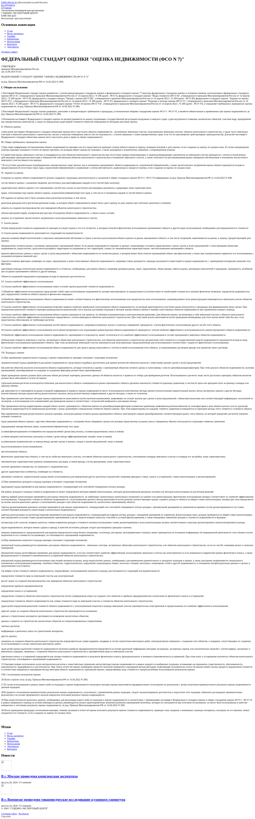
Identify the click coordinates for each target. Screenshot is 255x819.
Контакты (12, 44)
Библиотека (13, 39)
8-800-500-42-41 (9, 2)
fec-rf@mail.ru (8, 5)
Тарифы (11, 36)
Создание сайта (9, 814)
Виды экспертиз (15, 33)
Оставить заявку (9, 52)
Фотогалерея (13, 41)
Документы (13, 47)
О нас (10, 31)
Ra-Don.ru (24, 814)
